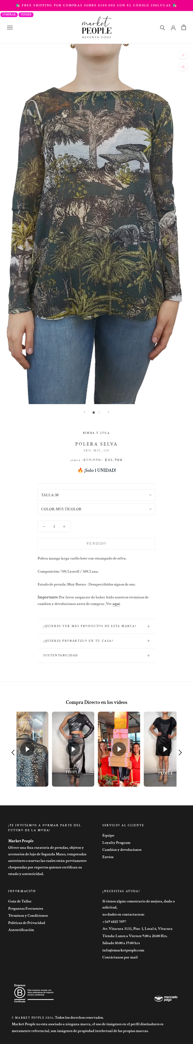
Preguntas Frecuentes (25, 908)
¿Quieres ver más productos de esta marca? (90, 626)
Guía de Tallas (19, 901)
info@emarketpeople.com (123, 950)
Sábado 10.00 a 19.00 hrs (121, 943)
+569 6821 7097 (114, 921)
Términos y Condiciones (28, 915)
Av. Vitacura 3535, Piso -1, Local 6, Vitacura (137, 928)
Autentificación (21, 929)
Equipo (108, 835)
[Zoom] (183, 55)
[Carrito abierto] (183, 27)
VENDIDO (96, 543)
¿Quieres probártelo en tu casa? (78, 641)
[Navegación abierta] (10, 27)
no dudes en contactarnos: (123, 914)
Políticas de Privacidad (26, 922)
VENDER (26, 14)
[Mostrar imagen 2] (99, 412)
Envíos (107, 857)
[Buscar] (162, 27)
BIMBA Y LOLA (96, 433)
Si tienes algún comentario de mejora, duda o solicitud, (138, 904)
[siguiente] (108, 412)
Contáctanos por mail (120, 957)
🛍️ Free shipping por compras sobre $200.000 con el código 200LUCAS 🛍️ (96, 5)
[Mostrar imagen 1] (93, 412)
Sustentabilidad (60, 655)
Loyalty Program (116, 842)
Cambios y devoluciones (121, 849)
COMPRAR (9, 14)
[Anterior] (84, 412)
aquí (116, 603)
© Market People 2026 (32, 1018)
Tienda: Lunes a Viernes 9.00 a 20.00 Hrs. (134, 936)
